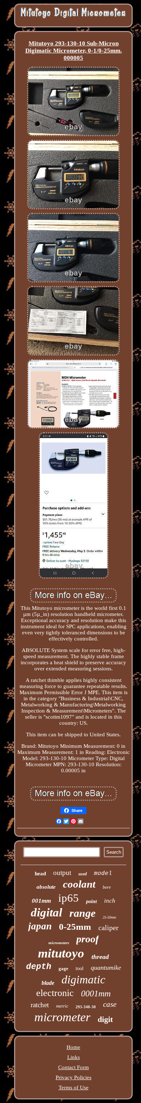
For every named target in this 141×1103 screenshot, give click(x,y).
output (62, 872)
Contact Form (73, 1067)
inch (109, 900)
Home (73, 1047)
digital (46, 912)
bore (107, 887)
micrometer (62, 1017)
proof (87, 939)
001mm (41, 900)
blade (48, 983)
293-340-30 (86, 1007)
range (82, 913)
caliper (108, 928)
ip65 (68, 898)
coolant (79, 884)
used (82, 873)
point (91, 901)
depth (38, 967)
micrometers (58, 943)
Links (73, 1057)
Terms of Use (74, 1087)
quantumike (106, 967)
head (40, 873)
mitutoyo (61, 953)
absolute (46, 887)
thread (100, 956)
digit (105, 1019)
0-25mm (75, 927)
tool (80, 968)
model (103, 873)
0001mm (96, 993)
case (109, 1004)
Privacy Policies (73, 1077)
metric (62, 1006)
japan (40, 926)
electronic (55, 993)
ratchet (40, 1005)
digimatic (83, 979)
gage (63, 968)
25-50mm (109, 917)
